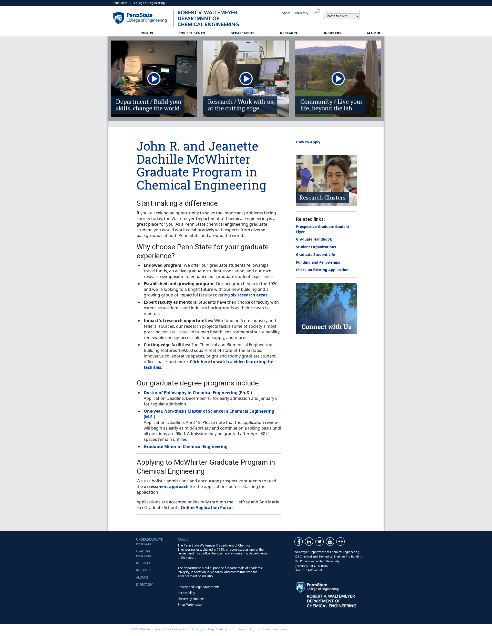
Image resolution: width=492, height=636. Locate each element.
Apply (286, 13)
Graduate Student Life (315, 254)
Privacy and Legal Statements (199, 587)
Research (289, 33)
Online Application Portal (207, 507)
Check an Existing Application (322, 269)
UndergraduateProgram (149, 541)
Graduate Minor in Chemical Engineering (186, 446)
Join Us (146, 33)
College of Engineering (149, 3)
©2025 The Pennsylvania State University (158, 629)
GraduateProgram (144, 553)
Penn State (120, 3)
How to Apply (308, 142)
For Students (192, 33)
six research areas (249, 295)
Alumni (373, 33)
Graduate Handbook (314, 239)
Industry (332, 33)
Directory (301, 13)
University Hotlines (191, 599)
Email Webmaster (190, 604)
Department (242, 33)
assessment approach (166, 486)
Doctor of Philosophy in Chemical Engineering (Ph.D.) (198, 392)
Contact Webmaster (275, 629)
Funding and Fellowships (318, 262)
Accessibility (186, 593)
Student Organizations (316, 246)
